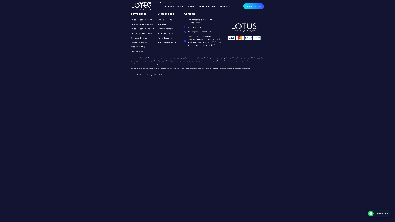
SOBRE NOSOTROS (207, 6)
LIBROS (191, 6)
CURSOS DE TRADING (174, 6)
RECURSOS (225, 6)
